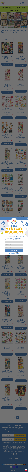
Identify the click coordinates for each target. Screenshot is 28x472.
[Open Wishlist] (26, 470)
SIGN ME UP (14, 250)
